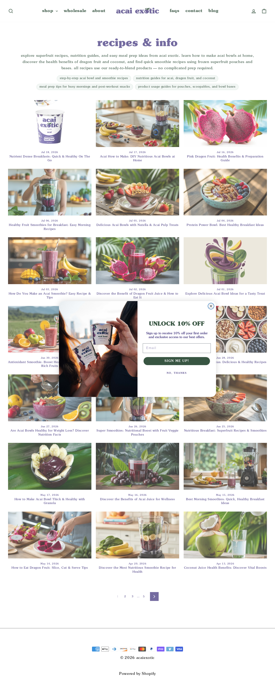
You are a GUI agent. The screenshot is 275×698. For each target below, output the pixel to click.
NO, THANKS (177, 373)
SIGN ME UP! (176, 361)
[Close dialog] (211, 306)
